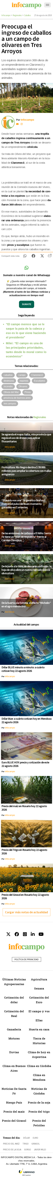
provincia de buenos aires (17, 398)
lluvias (14, 1052)
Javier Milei (40, 1149)
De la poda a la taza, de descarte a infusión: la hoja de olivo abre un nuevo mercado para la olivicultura (26, 569)
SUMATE (26, 304)
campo (21, 375)
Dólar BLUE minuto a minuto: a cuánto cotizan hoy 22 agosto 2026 (22, 669)
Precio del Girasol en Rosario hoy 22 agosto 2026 (25, 896)
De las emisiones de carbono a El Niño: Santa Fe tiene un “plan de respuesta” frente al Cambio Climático (26, 536)
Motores (14, 1038)
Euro (35, 1137)
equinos (24, 380)
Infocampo (5, 15)
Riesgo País (14, 1102)
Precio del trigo (39, 1111)
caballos (8, 375)
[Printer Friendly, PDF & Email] (50, 256)
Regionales (17, 15)
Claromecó (37, 375)
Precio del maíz (14, 1111)
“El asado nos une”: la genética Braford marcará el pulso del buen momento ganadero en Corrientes (22, 503)
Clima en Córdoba (39, 1066)
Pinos (28, 392)
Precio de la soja (39, 1102)
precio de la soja (12, 1149)
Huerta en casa (39, 1029)
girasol (36, 1143)
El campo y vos (39, 1011)
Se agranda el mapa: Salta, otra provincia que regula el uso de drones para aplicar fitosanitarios (26, 437)
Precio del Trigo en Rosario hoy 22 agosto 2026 (24, 851)
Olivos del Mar (11, 392)
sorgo (27, 1149)
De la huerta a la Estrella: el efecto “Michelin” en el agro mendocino (26, 604)
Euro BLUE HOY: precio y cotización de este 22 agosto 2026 (25, 764)
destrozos (9, 380)
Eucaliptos (39, 380)
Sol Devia (9, 579)
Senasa (39, 988)
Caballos (27, 15)
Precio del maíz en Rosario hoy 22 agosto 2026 (24, 807)
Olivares (23, 386)
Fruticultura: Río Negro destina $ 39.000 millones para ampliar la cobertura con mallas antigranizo (26, 470)
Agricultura (39, 979)
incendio (8, 386)
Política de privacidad (26, 959)
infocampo (10, 447)
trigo (26, 1143)
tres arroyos (10, 403)
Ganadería (14, 1029)
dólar (26, 1137)
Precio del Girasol (14, 1120)
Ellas (39, 1020)
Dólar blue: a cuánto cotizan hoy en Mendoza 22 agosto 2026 (26, 720)
